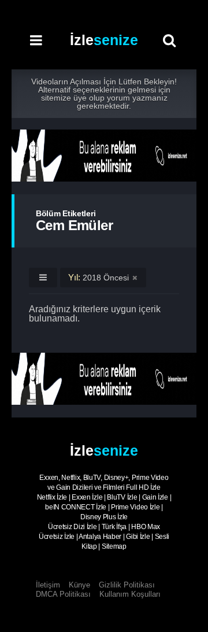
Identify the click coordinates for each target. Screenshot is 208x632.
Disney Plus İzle (104, 517)
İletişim (48, 585)
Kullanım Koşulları (130, 594)
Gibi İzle (138, 537)
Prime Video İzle (135, 507)
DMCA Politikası (63, 594)
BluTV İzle (122, 497)
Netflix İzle (52, 497)
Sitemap (114, 546)
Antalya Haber (100, 537)
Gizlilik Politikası (127, 585)
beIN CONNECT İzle (75, 507)
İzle (104, 40)
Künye (79, 585)
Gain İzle (155, 497)
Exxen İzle (87, 497)
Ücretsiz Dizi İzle (72, 527)
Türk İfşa (114, 527)
